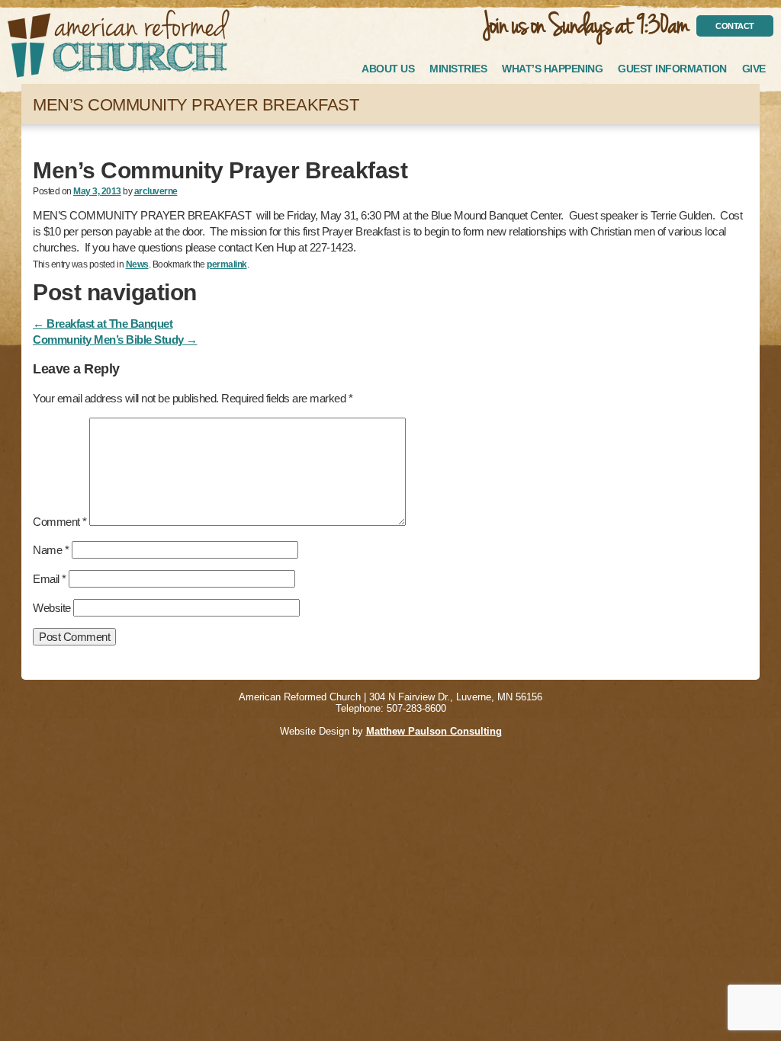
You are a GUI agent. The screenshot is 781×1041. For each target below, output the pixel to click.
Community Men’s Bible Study (115, 339)
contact (734, 25)
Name (51, 549)
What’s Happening (552, 68)
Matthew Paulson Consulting (434, 731)
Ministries (458, 68)
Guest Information (672, 68)
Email (49, 578)
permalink (227, 264)
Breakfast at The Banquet (102, 323)
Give (754, 68)
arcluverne (156, 191)
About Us (388, 68)
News (137, 264)
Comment (60, 521)
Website (52, 607)
